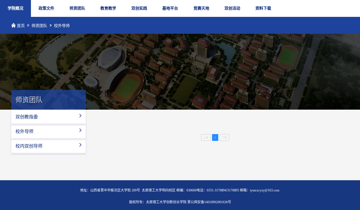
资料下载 (263, 8)
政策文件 (46, 8)
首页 (21, 26)
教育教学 (108, 8)
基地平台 (170, 8)
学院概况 (15, 8)
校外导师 (62, 26)
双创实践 (139, 8)
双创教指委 (49, 116)
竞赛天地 (201, 8)
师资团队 (77, 8)
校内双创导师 (49, 145)
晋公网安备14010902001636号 (209, 202)
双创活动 (232, 8)
